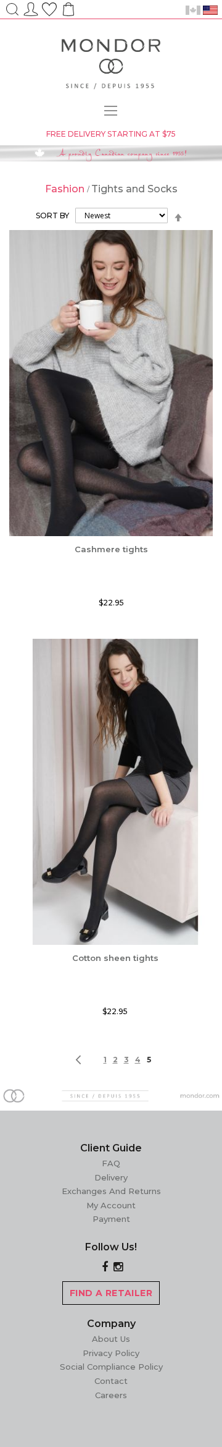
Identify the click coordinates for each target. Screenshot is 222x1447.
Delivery (111, 1177)
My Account (111, 1205)
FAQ (111, 1163)
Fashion (66, 189)
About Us (111, 1339)
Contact (111, 1381)
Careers (111, 1395)
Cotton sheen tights (115, 958)
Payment (111, 1219)
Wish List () (49, 7)
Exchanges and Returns (111, 1191)
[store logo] (111, 66)
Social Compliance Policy (111, 1367)
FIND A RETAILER (111, 1293)
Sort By (52, 215)
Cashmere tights (111, 549)
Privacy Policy (111, 1353)
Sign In (31, 7)
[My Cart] (67, 13)
